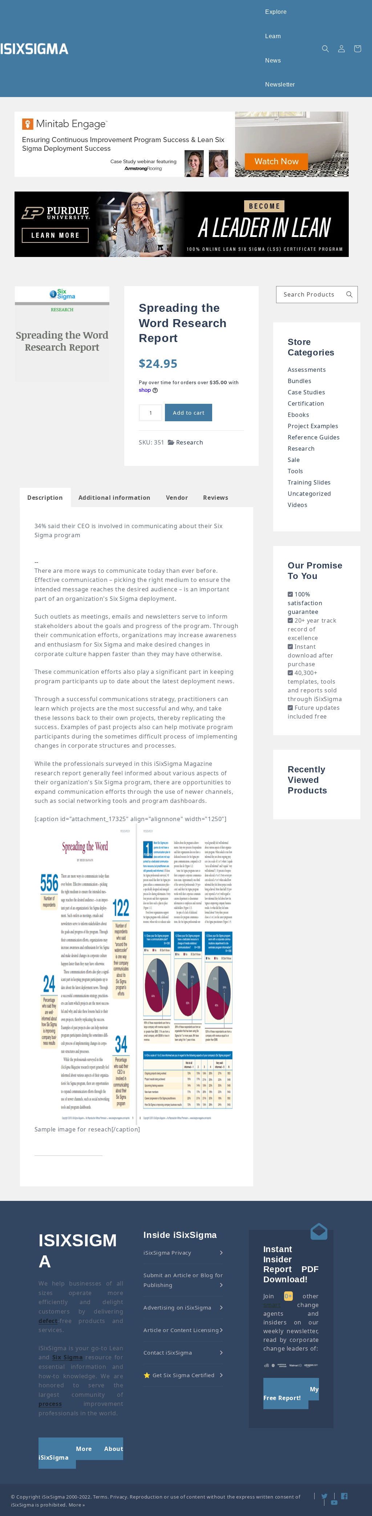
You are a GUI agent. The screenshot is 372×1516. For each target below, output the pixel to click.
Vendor (177, 498)
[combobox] (316, 294)
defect (48, 1321)
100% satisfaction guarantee (305, 603)
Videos (298, 505)
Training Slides (309, 482)
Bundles (299, 381)
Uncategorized (309, 494)
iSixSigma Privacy (167, 1252)
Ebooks (299, 415)
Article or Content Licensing (181, 1330)
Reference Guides (314, 437)
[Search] (349, 294)
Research (189, 442)
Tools (295, 471)
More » (77, 1504)
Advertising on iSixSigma (177, 1307)
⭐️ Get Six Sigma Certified (178, 1375)
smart (272, 1305)
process (50, 1404)
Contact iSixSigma (167, 1352)
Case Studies (306, 392)
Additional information (114, 498)
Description (45, 498)
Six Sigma (67, 1357)
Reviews (215, 498)
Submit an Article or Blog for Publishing (183, 1279)
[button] (276, 12)
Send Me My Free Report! (291, 1393)
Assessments (307, 370)
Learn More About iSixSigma (81, 1453)
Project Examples (313, 426)
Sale (294, 460)
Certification (306, 403)
